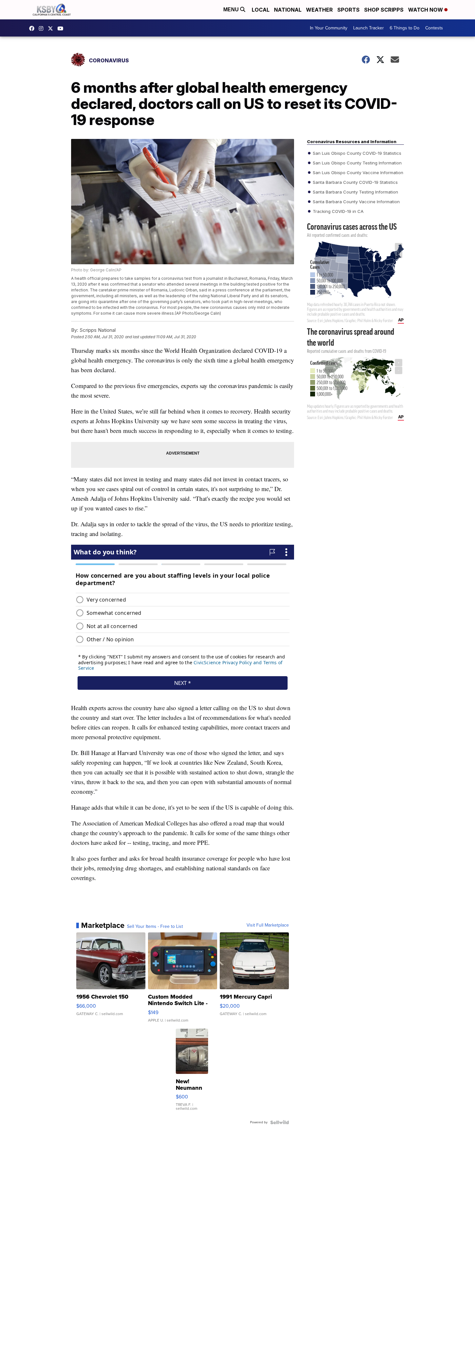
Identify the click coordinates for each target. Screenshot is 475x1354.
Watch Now (426, 9)
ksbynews (33, 28)
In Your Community (328, 28)
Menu (231, 9)
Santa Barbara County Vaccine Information (355, 201)
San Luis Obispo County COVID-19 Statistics (356, 153)
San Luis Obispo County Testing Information (356, 162)
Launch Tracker (368, 28)
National (287, 9)
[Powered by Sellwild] (279, 1122)
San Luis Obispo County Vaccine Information (357, 172)
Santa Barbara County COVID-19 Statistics (354, 182)
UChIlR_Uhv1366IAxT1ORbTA (62, 28)
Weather (319, 9)
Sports (348, 9)
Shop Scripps (384, 9)
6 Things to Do (404, 28)
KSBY (52, 28)
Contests (434, 28)
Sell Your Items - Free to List (155, 926)
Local (260, 9)
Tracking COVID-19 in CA (337, 211)
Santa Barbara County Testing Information (354, 191)
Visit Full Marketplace (268, 925)
